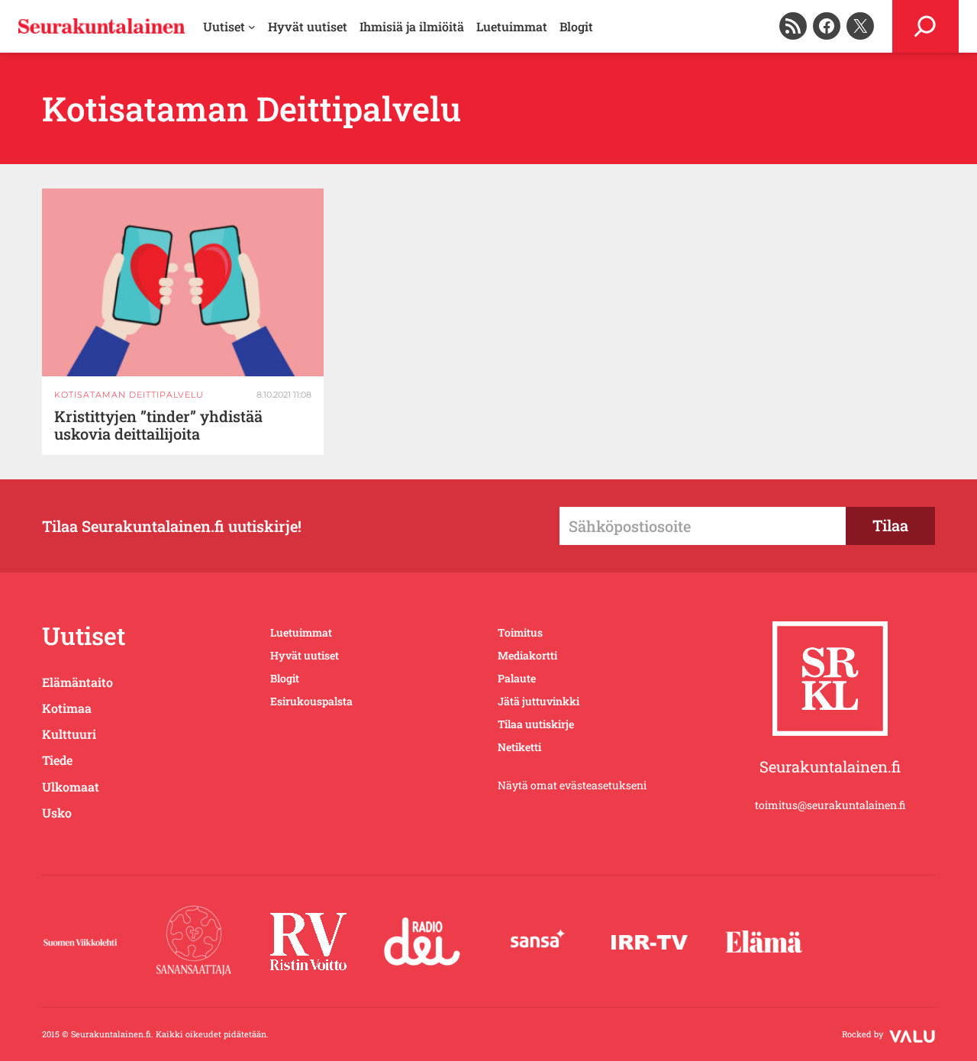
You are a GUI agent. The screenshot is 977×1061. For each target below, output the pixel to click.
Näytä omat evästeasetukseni (572, 785)
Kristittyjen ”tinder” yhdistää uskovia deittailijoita (158, 425)
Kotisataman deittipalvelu (129, 394)
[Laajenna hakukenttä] (925, 26)
